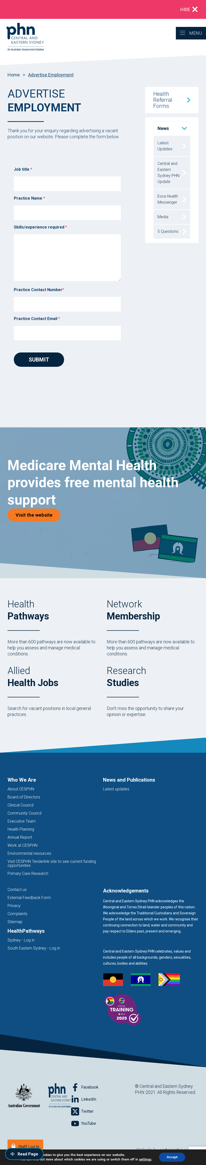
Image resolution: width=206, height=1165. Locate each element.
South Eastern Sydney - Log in (34, 948)
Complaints (17, 913)
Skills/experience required (40, 227)
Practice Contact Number (39, 289)
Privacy (14, 905)
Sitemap (15, 921)
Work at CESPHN (22, 845)
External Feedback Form (29, 897)
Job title (23, 169)
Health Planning (21, 829)
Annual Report (20, 837)
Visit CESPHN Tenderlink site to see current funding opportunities (52, 863)
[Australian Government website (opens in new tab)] (24, 1095)
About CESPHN (21, 789)
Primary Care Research (28, 873)
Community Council (24, 813)
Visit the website (38, 515)
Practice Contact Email (37, 318)
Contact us (17, 889)
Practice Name (29, 198)
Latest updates (116, 789)
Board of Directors (24, 797)
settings (145, 1159)
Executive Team (22, 821)
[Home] (22, 37)
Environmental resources (29, 853)
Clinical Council (20, 805)
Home (14, 74)
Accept (172, 1157)
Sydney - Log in (21, 940)
